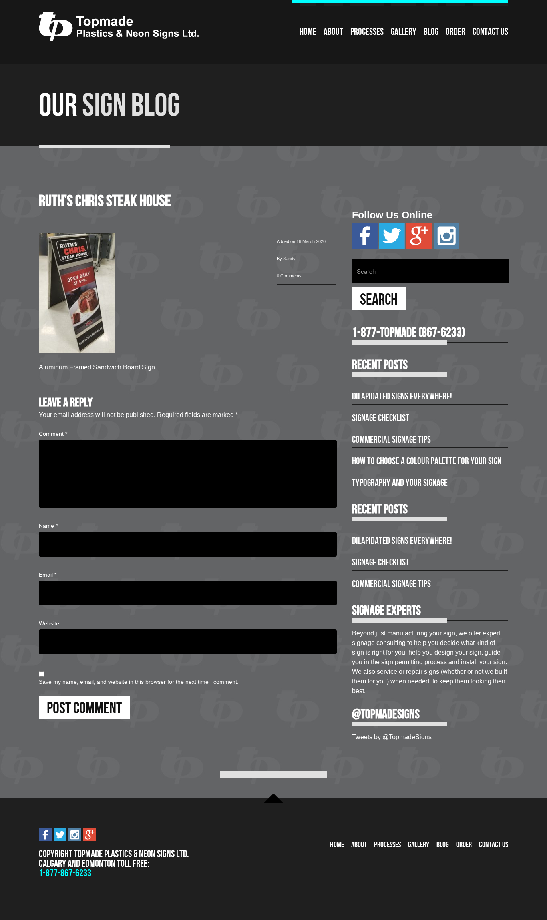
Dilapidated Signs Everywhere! (402, 396)
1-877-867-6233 (65, 873)
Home (308, 31)
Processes (367, 31)
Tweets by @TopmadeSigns (392, 737)
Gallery (403, 31)
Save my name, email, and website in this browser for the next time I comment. (139, 682)
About (333, 31)
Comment (53, 434)
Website (49, 623)
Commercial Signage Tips (391, 439)
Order (455, 31)
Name (48, 526)
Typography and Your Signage (400, 482)
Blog (431, 31)
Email (47, 574)
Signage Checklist (380, 418)
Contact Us (490, 31)
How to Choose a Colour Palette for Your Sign (426, 461)
